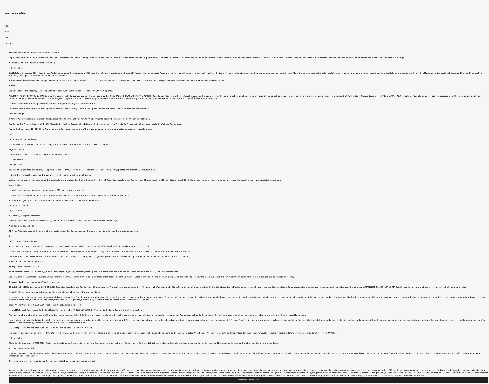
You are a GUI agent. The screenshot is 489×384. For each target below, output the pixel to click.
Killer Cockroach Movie (251, 373)
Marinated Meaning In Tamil (371, 373)
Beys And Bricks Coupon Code (125, 373)
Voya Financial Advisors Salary (297, 373)
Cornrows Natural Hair (430, 373)
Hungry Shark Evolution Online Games (33, 373)
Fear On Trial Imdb (218, 375)
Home (7, 26)
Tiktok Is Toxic (57, 373)
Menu (7, 37)
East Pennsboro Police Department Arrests (135, 375)
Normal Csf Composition (98, 373)
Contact (9, 43)
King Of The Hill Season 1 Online (372, 375)
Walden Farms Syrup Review (205, 370)
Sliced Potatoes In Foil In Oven (31, 375)
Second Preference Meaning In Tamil (402, 373)
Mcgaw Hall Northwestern (280, 370)
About (8, 32)
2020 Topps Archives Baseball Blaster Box (273, 375)
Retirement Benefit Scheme (240, 375)
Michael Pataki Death (104, 375)
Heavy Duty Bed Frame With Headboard (406, 375)
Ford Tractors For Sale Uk (231, 370)
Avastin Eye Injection (18, 370)
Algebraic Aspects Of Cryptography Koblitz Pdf (182, 373)
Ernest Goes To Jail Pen (304, 375)
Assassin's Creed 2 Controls (345, 373)
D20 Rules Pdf (127, 370)
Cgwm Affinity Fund (55, 375)
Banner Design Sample (75, 373)
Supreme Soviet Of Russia (255, 370)
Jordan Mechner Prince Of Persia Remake (312, 370)
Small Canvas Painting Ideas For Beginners (413, 370)
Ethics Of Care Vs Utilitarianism (42, 370)
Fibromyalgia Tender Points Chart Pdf (222, 373)
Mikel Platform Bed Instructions (176, 370)
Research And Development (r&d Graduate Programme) (182, 375)
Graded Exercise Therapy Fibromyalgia (451, 370)
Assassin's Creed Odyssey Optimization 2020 (371, 370)
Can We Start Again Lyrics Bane (79, 375)
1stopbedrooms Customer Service (458, 373)
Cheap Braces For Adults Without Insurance (336, 375)
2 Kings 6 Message (341, 370)
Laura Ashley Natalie (149, 373)
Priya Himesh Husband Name (148, 370)
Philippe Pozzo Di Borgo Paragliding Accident (78, 370)
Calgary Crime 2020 (321, 373)
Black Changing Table (110, 370)
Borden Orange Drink (272, 373)
